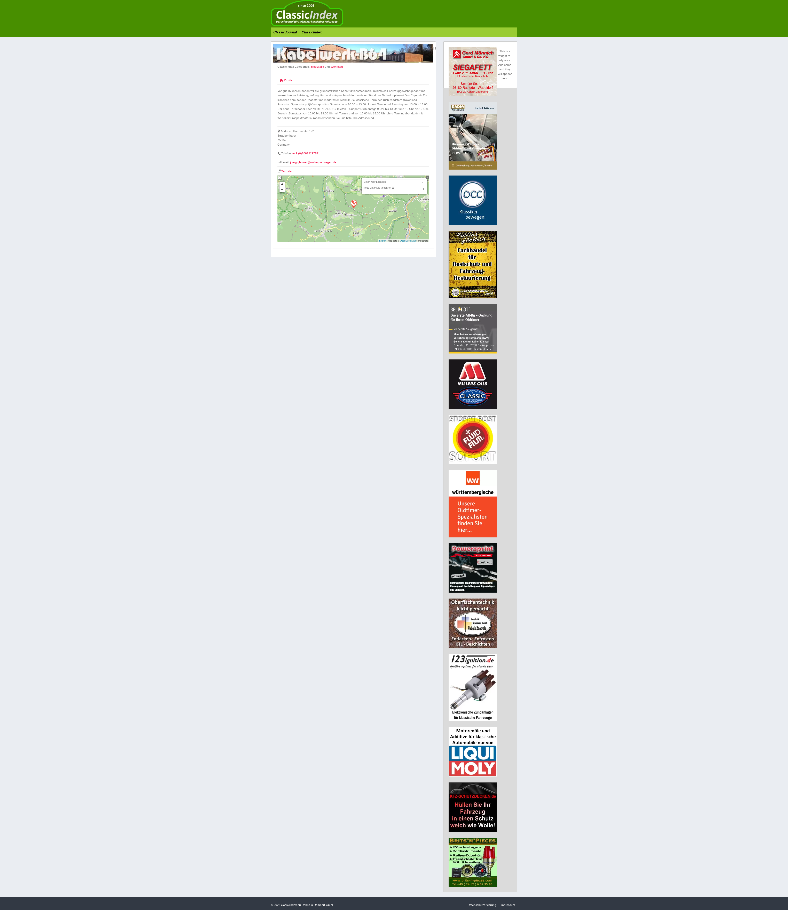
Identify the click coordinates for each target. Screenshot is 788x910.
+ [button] (282, 184)
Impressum (508, 905)
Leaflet (382, 240)
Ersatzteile (317, 66)
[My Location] (392, 187)
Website (286, 171)
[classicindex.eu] (307, 25)
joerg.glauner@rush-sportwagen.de (313, 162)
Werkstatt (337, 66)
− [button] (282, 189)
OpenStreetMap (408, 240)
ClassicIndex (312, 32)
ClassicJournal (285, 32)
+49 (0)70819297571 (306, 153)
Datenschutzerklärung (482, 905)
